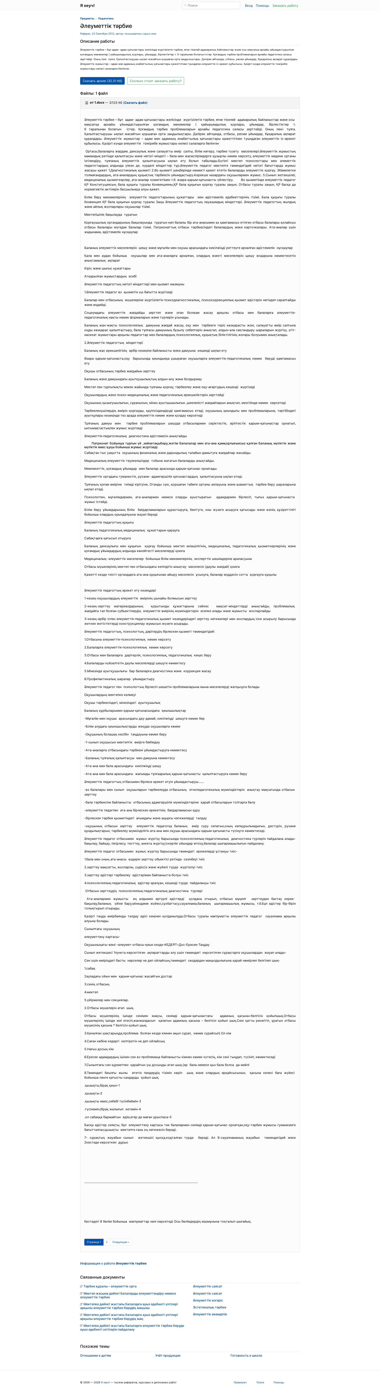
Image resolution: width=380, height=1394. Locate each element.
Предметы (87, 18)
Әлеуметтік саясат (207, 1286)
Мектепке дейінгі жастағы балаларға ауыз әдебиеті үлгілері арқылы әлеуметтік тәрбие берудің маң (129, 1316)
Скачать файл (135, 103)
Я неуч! (105, 1382)
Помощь (262, 6)
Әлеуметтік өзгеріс (208, 1300)
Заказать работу (285, 6)
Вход (249, 6)
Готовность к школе (246, 1355)
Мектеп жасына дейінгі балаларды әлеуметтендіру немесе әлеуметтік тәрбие (128, 1295)
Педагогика (105, 18)
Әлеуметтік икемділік (210, 1314)
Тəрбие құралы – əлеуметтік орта (110, 1286)
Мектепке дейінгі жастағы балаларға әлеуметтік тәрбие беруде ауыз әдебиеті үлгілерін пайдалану (132, 1327)
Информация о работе (113, 1263)
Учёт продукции (167, 1355)
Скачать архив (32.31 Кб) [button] (102, 81)
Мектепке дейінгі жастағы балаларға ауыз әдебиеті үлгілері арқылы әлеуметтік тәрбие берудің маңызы (129, 1306)
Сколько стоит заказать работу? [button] (155, 81)
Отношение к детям (95, 1355)
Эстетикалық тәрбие (209, 1307)
